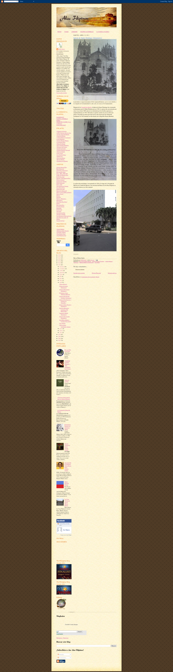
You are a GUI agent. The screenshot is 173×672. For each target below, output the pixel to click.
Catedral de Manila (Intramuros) (63, 314)
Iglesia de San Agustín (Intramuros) (64, 317)
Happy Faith (59, 184)
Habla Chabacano (60, 183)
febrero (61, 330)
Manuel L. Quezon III (61, 191)
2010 (59, 334)
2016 (59, 255)
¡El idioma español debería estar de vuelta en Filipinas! (63, 398)
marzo (61, 328)
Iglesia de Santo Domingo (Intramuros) (65, 305)
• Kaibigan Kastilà (60, 151)
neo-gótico (97, 262)
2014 (59, 259)
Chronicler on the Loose (62, 170)
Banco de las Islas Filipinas (84, 261)
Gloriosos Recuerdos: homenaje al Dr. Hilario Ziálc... (64, 309)
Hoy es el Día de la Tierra (68, 350)
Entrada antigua (112, 273)
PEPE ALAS (61, 49)
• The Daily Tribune (61, 232)
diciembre (61, 266)
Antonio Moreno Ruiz (61, 167)
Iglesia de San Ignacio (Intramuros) (64, 290)
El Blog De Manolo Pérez (62, 175)
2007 (59, 340)
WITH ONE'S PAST (61, 125)
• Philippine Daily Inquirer (62, 231)
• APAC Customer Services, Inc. (63, 133)
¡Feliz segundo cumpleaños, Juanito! (65, 326)
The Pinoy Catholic (60, 214)
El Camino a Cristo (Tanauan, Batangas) (64, 293)
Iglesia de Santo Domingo (98, 261)
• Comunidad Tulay (60, 142)
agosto (61, 274)
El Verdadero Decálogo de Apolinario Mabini (68, 427)
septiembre (62, 272)
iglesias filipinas (109, 261)
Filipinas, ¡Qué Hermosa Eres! (63, 178)
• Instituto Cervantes (61, 148)
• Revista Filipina (60, 159)
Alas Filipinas (66, 530)
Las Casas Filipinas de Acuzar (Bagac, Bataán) (67, 502)
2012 (59, 262)
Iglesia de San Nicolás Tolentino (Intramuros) (65, 297)
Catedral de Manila (86, 107)
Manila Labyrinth (60, 189)
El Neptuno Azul (60, 176)
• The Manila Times (61, 234)
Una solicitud (62, 323)
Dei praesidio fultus (60, 172)
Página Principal (96, 273)
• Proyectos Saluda (60, 158)
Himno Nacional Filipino (67, 483)
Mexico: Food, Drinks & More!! (63, 192)
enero (60, 332)
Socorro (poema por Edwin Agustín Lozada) (67, 447)
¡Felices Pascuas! (63, 284)
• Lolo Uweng (59, 153)
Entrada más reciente (79, 273)
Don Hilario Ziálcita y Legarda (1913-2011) (65, 320)
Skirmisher (58, 208)
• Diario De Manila (60, 144)
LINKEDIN (74, 32)
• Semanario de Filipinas (62, 161)
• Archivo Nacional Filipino (62, 134)
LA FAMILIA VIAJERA (102, 32)
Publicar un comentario (79, 269)
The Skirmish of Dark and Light (63, 216)
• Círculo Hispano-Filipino (62, 140)
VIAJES (66, 32)
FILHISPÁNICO (60, 117)
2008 (59, 338)
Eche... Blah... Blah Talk (62, 173)
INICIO (59, 32)
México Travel (59, 194)
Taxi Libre (58, 211)
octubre (61, 270)
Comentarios (62, 658)
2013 (59, 261)
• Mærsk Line (59, 156)
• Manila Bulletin (60, 229)
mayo (60, 280)
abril (60, 282)
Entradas (61, 654)
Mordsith (58, 197)
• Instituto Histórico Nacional (63, 150)
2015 (59, 257)
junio (60, 278)
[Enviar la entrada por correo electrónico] (96, 260)
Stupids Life (59, 209)
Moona (58, 195)
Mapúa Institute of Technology (87, 262)
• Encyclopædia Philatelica (62, 145)
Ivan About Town (60, 187)
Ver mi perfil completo (61, 93)
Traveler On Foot (60, 220)
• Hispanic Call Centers (61, 147)
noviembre (62, 268)
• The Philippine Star (61, 235)
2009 (59, 336)
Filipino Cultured (60, 180)
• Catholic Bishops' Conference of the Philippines (63, 138)
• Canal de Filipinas (60, 136)
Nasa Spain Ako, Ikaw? (61, 202)
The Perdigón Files (60, 213)
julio (60, 276)
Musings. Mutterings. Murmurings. (61, 199)
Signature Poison (60, 206)
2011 (59, 264)
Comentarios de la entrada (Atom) (90, 277)
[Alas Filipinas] (59, 532)
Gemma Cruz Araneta (61, 181)
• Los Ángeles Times (61, 155)
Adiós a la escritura (67, 380)
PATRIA (58, 120)
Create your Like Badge (65, 535)
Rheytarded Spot (60, 205)
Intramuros (75, 262)
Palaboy (58, 203)
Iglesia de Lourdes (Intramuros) (63, 286)
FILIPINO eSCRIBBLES (87, 32)
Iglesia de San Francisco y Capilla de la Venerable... (65, 301)
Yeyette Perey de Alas (64, 523)
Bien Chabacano (60, 169)
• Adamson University (61, 131)
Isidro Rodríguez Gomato (62, 186)
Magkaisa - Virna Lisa (62, 638)
